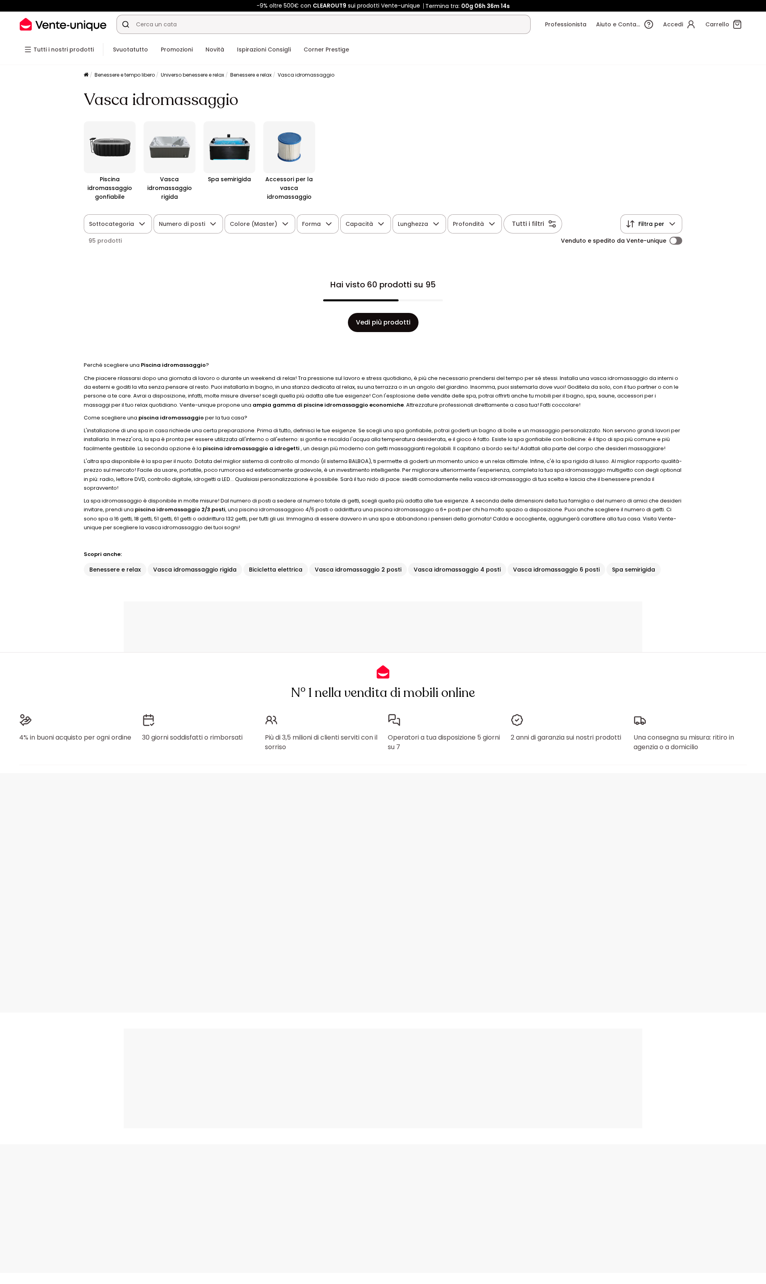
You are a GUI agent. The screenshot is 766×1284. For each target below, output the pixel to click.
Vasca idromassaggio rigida (195, 570)
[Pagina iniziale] (86, 75)
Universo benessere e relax (192, 74)
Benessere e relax (251, 74)
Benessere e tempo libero (125, 74)
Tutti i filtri (528, 223)
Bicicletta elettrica (275, 570)
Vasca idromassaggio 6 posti (556, 570)
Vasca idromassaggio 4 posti (457, 570)
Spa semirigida (633, 570)
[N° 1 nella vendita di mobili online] (63, 24)
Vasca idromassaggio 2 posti (358, 570)
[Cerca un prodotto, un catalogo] (125, 24)
